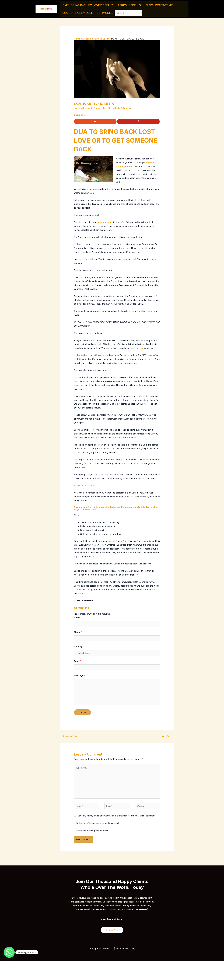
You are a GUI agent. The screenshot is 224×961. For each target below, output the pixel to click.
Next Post (168, 736)
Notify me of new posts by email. (92, 830)
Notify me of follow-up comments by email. (97, 823)
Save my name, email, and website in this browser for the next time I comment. (117, 815)
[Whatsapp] (9, 952)
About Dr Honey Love (77, 12)
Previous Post (68, 736)
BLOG (149, 5)
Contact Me (164, 5)
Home (65, 5)
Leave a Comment (83, 108)
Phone (78, 632)
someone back (105, 222)
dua (141, 348)
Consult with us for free (85, 485)
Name (78, 617)
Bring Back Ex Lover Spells (92, 5)
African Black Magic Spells (107, 108)
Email (77, 661)
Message (79, 675)
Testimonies (104, 12)
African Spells (129, 5)
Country (79, 646)
